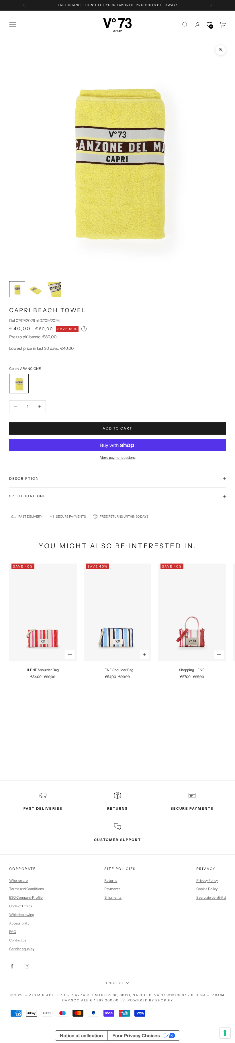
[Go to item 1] (17, 289)
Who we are (18, 880)
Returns (110, 880)
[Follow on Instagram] (27, 966)
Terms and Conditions (26, 889)
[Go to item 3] (54, 289)
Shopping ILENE (192, 670)
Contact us (17, 940)
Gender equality (21, 949)
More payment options (118, 457)
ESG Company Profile (26, 897)
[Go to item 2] (36, 289)
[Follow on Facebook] (12, 966)
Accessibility (19, 923)
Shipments (113, 897)
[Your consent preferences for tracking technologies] (225, 1033)
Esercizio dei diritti (211, 897)
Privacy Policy (207, 880)
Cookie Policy (207, 889)
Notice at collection (81, 1035)
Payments (112, 889)
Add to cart (118, 428)
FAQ (12, 931)
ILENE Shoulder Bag (43, 670)
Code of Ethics (20, 906)
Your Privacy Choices (136, 1035)
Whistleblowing (21, 914)
